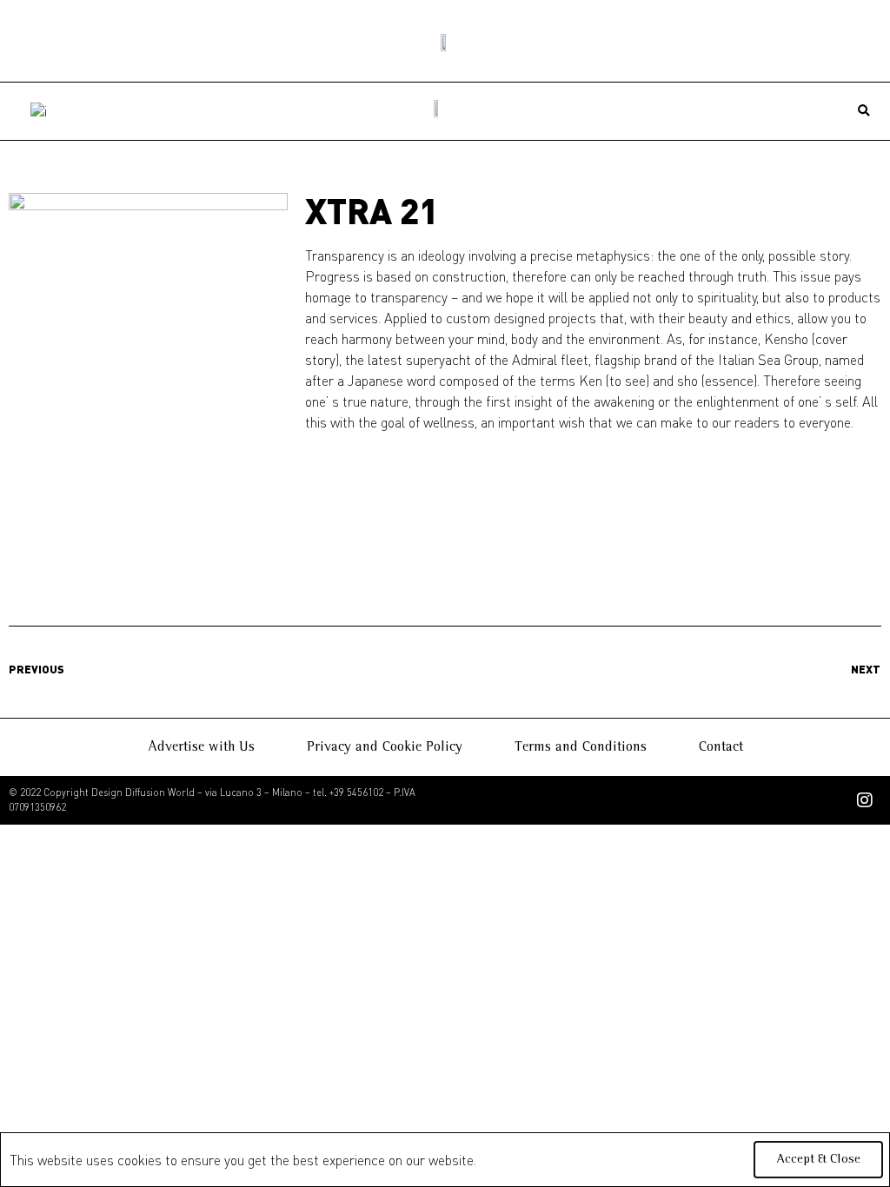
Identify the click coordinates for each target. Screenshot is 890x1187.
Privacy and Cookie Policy (384, 747)
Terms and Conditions (581, 747)
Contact (721, 747)
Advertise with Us (201, 747)
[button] (864, 112)
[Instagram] (864, 800)
